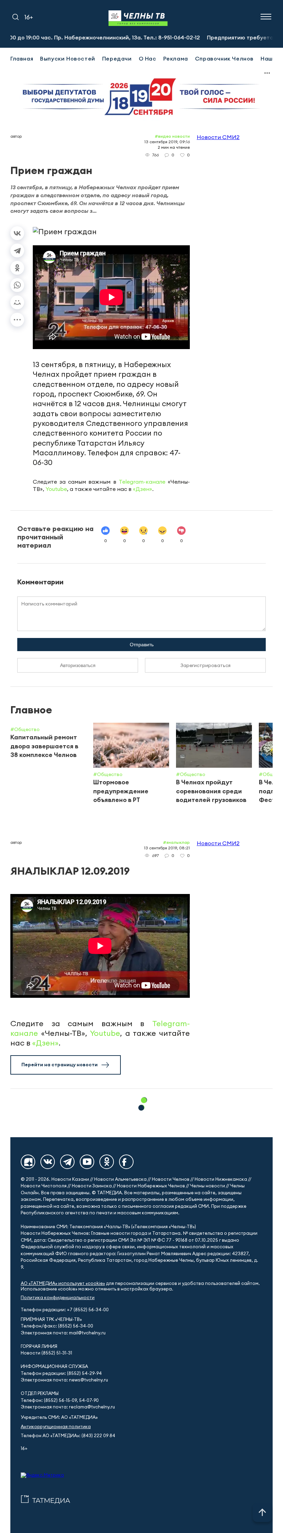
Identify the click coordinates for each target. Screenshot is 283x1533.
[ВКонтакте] (17, 233)
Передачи (117, 58)
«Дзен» (142, 488)
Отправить (142, 644)
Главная (21, 58)
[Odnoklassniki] (106, 1162)
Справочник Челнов (224, 58)
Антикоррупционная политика (56, 1426)
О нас (147, 58)
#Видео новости (172, 136)
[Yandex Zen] (28, 1162)
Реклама (175, 58)
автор (16, 136)
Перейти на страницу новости (59, 1064)
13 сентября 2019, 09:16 (167, 141)
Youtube (56, 488)
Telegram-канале (142, 481)
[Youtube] (87, 1162)
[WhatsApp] (17, 285)
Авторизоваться (78, 665)
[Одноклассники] (17, 268)
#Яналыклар (176, 842)
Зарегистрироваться (205, 665)
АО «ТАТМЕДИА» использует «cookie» (63, 1283)
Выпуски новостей (67, 58)
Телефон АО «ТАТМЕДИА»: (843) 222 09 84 (68, 1435)
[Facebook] (126, 1162)
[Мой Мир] (17, 302)
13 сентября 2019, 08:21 (167, 847)
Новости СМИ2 (218, 137)
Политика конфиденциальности (58, 1297)
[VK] (47, 1162)
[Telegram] (17, 250)
